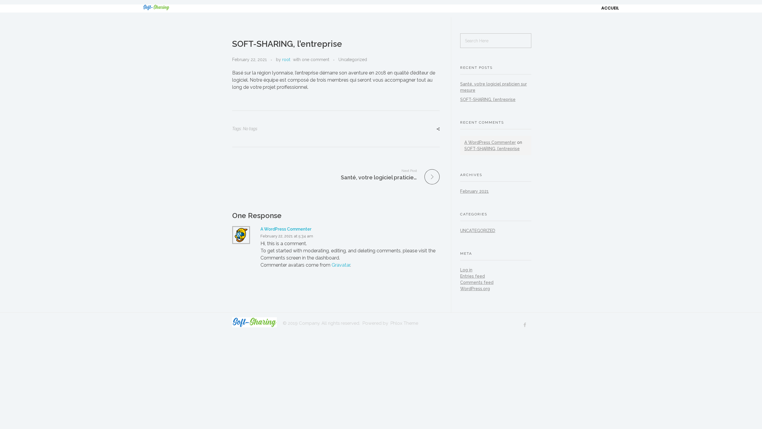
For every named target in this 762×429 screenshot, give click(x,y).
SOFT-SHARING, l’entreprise (488, 99)
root (286, 59)
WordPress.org (475, 288)
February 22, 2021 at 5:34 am (286, 236)
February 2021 (474, 191)
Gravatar (341, 265)
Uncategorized (352, 59)
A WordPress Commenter (285, 229)
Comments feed (477, 282)
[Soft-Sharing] (165, 7)
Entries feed (472, 276)
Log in (466, 270)
